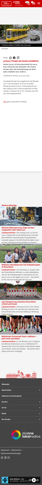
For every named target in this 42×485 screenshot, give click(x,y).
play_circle (33, 480)
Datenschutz (16, 450)
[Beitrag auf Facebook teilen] (14, 58)
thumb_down (30, 480)
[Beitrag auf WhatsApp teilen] (10, 58)
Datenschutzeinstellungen (11, 453)
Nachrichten (6, 390)
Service (5, 402)
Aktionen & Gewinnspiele (12, 396)
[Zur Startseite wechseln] (6, 4)
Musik (4, 413)
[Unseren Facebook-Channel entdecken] (5, 457)
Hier (4, 102)
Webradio (5, 384)
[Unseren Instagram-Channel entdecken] (8, 457)
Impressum (5, 450)
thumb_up (37, 480)
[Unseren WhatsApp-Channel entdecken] (2, 457)
